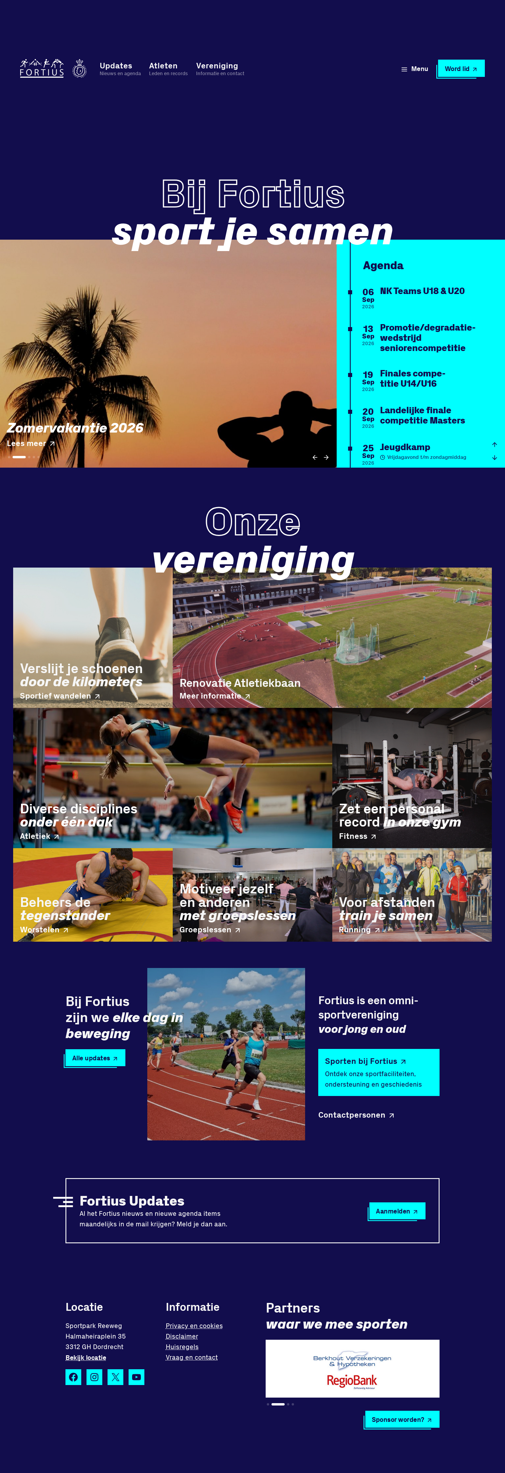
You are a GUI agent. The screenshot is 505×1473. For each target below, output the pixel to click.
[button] (315, 457)
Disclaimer (182, 1336)
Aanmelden (393, 1210)
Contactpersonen (351, 1114)
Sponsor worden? (398, 1419)
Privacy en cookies (194, 1325)
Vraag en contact (192, 1357)
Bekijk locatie (85, 1357)
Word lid (457, 68)
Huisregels (182, 1346)
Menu (419, 68)
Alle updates (91, 1057)
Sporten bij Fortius (361, 1060)
